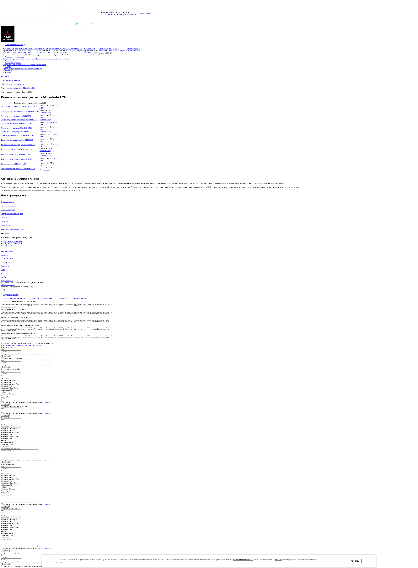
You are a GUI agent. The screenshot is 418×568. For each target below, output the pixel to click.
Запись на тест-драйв (35, 345)
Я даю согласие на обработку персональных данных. (27, 354)
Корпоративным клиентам (36, 65)
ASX (2, 273)
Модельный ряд (80, 298)
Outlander (4, 255)
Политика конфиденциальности (13, 298)
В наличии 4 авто (60, 52)
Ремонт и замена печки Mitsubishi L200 (15, 154)
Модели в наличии (8, 251)
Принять (355, 561)
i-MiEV (3, 277)
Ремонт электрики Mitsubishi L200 (14, 164)
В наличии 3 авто (105, 51)
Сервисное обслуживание (15, 57)
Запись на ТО (22, 345)
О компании (9, 61)
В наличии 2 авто (90, 52)
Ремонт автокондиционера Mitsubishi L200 (17, 140)
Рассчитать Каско (20, 65)
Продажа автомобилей (11, 69)
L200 (3, 270)
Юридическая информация (42, 298)
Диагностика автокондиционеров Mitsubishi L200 (19, 106)
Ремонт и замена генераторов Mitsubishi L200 (18, 145)
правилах (278, 560)
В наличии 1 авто (24, 52)
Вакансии (9, 73)
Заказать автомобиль (8, 345)
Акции (8, 67)
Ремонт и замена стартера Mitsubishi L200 (16, 159)
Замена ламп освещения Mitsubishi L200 (16, 116)
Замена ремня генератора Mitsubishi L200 (16, 128)
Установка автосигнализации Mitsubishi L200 (18, 169)
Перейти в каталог (134, 51)
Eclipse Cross (5, 262)
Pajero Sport (5, 266)
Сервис (22, 69)
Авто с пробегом (7, 281)
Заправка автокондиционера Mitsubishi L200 (17, 135)
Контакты (9, 71)
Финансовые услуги (13, 63)
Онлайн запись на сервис (26, 59)
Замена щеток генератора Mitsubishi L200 (16, 132)
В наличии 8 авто (9, 52)
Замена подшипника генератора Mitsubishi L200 (19, 120)
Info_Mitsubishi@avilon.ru (127, 14)
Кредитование (8, 65)
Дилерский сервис (10, 59)
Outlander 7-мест (7, 259)
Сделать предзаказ (77, 51)
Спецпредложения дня (33, 69)
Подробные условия (10, 295)
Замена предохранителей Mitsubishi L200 (16, 123)
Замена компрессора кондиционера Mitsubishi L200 (20, 111)
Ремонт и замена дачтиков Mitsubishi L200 (16, 149)
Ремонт (68, 59)
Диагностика (40, 59)
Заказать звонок (7, 245)
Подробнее (47, 354)
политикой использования (243, 560)
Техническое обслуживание (55, 59)
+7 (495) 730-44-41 (109, 14)
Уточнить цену (45, 112)
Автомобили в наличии (14, 45)
